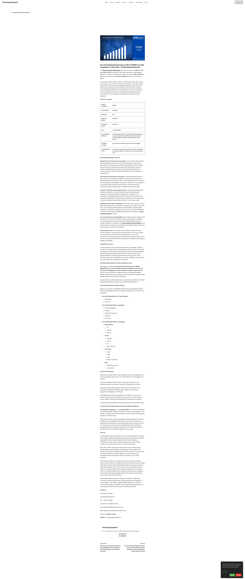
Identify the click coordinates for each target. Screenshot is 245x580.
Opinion (146, 2)
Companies (238, 2)
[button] (143, 27)
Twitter (114, 514)
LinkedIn (108, 514)
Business (112, 2)
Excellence (131, 2)
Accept (232, 575)
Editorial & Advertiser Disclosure (21, 12)
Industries (124, 2)
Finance (102, 9)
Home (106, 2)
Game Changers (138, 2)
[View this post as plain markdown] (141, 27)
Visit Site (123, 535)
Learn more (224, 571)
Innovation (117, 2)
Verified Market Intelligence (108, 409)
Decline (238, 575)
